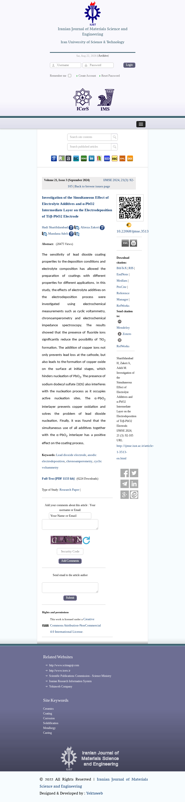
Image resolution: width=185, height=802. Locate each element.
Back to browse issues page (92, 186)
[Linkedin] (91, 158)
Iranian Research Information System (70, 681)
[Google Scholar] (54, 158)
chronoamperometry (79, 461)
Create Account (87, 75)
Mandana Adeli (58, 233)
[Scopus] (76, 158)
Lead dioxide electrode (71, 455)
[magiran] (99, 158)
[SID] (107, 158)
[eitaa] (134, 494)
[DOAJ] (84, 158)
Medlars (122, 280)
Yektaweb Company (60, 686)
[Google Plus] (124, 494)
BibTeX (122, 268)
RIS (131, 268)
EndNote (122, 274)
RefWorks (123, 305)
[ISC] (115, 158)
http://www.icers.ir (59, 670)
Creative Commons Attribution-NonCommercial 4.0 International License (75, 625)
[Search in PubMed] (76, 229)
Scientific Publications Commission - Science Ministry (80, 676)
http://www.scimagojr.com (64, 665)
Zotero (127, 334)
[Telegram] (124, 484)
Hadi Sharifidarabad (55, 227)
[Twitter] (134, 473)
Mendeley (123, 327)
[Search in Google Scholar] (71, 229)
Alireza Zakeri (89, 227)
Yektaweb (94, 793)
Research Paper (69, 489)
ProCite (121, 287)
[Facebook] (124, 473)
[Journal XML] (122, 158)
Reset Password (110, 75)
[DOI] (130, 158)
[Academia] (68, 158)
